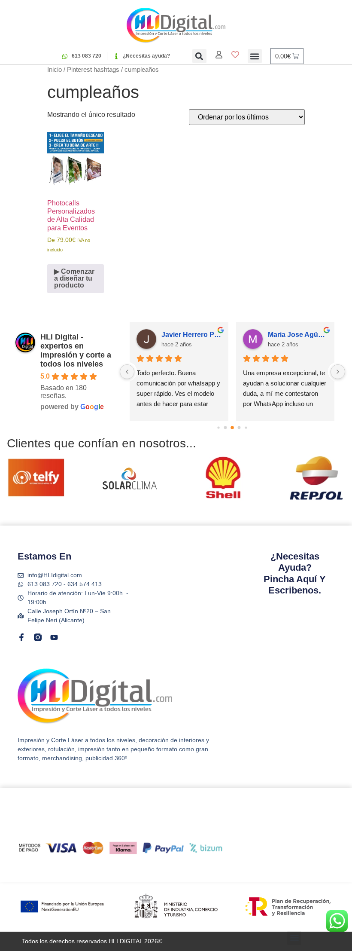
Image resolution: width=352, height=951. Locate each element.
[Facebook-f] (21, 637)
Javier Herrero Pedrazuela (191, 334)
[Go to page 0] (218, 427)
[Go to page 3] (239, 427)
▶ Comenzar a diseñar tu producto (74, 278)
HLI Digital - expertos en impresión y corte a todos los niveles (75, 350)
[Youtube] (54, 637)
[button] (199, 56)
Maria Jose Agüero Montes (298, 334)
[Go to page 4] (246, 427)
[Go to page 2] (232, 427)
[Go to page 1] (226, 428)
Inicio (54, 69)
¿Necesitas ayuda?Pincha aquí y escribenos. (295, 573)
